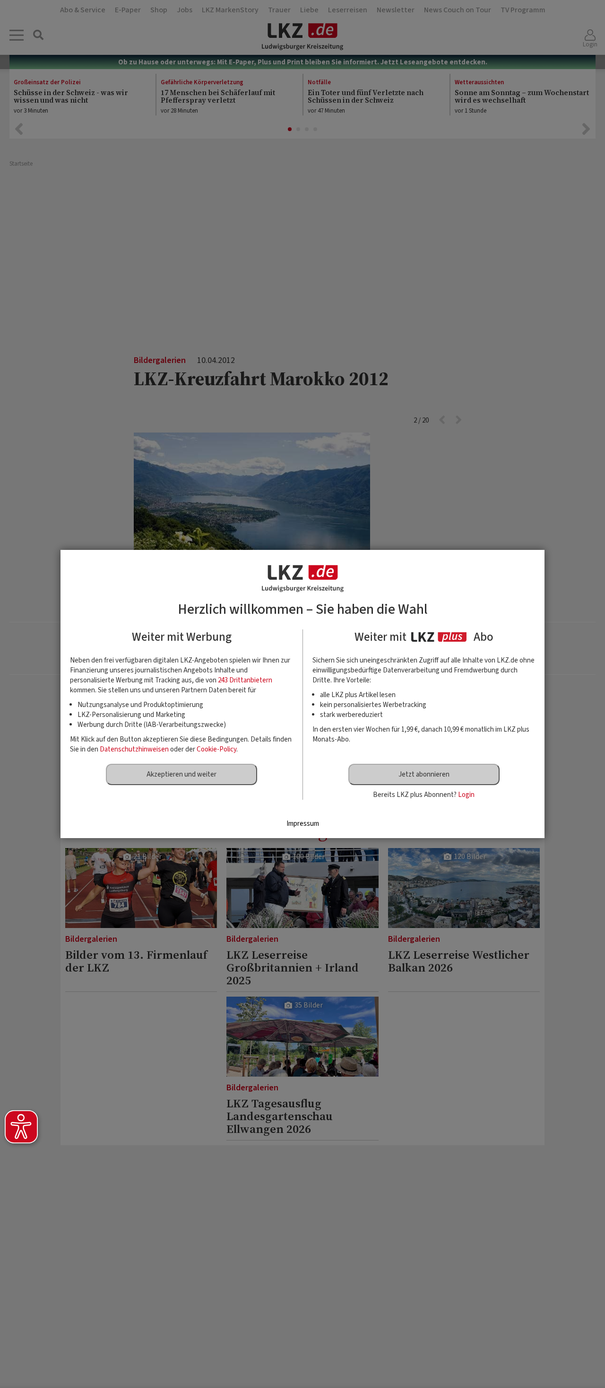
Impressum (302, 824)
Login (466, 795)
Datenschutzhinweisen (134, 749)
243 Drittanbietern (245, 680)
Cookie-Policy (216, 749)
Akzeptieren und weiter (181, 774)
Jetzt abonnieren (423, 774)
